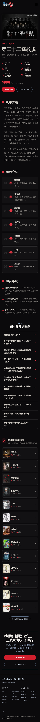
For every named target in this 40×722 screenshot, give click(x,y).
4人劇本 (23, 692)
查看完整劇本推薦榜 (21, 619)
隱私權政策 (11, 683)
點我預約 (9, 89)
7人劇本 (33, 694)
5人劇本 (33, 692)
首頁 (3, 692)
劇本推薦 (4, 696)
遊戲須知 (4, 699)
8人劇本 (23, 697)
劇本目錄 (14, 696)
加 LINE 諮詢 (19, 664)
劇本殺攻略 (15, 699)
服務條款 (4, 683)
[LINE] (3, 712)
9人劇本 (33, 697)
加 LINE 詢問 (25, 89)
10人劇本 (24, 700)
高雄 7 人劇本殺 (8, 44)
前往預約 (4, 702)
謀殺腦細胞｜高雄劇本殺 (13, 679)
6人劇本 (23, 694)
